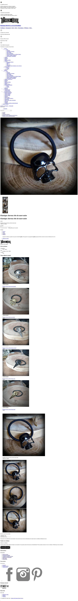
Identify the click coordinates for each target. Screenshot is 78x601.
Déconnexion (5, 559)
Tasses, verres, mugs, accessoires (10, 100)
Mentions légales (5, 554)
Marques (4, 595)
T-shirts (8, 68)
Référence (2, 244)
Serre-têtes (8, 64)
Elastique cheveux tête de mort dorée (9, 317)
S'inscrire (4, 596)
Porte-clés (6, 101)
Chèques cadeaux (5, 104)
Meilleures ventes (5, 594)
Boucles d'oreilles (8, 60)
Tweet (4, 232)
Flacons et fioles (7, 95)
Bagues (6, 59)
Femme (5, 48)
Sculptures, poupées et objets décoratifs (11, 103)
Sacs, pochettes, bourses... (9, 98)
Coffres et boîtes (7, 94)
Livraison (4, 565)
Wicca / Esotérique (10, 53)
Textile (7, 67)
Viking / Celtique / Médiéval (11, 55)
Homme (5, 70)
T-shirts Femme (7, 90)
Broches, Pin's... (7, 66)
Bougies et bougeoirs (8, 92)
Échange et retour (5, 566)
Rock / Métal (9, 52)
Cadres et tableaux (8, 93)
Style (6, 49)
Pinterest (4, 234)
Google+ (4, 233)
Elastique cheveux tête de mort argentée (9, 286)
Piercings (6, 69)
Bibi (7, 63)
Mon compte (5, 558)
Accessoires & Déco (7, 91)
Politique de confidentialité (7, 557)
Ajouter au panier (5, 284)
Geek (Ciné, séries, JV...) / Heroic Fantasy (14, 54)
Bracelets (6, 58)
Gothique (8, 50)
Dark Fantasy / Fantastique (11, 56)
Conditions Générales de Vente (8, 556)
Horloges (6, 96)
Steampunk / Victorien (10, 51)
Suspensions (7, 99)
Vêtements (5, 88)
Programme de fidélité (6, 555)
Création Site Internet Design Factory (17, 598)
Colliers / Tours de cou (8, 79)
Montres (6, 61)
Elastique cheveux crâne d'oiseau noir (9, 378)
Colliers (6, 57)
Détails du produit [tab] (6, 238)
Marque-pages (7, 97)
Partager (4, 231)
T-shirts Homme (7, 89)
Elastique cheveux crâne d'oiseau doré (9, 409)
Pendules (6, 102)
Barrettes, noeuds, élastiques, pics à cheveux (14, 65)
